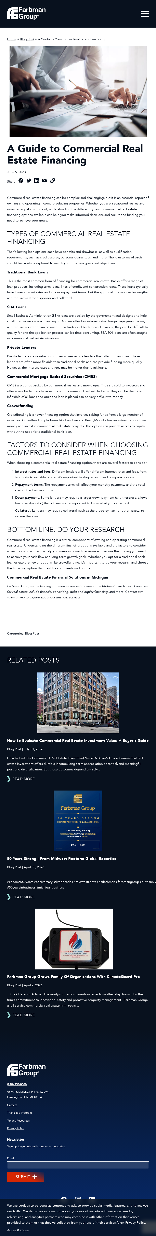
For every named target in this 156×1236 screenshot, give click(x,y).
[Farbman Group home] (26, 14)
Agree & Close (18, 1230)
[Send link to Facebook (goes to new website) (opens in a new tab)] (20, 181)
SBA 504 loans (111, 332)
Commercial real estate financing (31, 198)
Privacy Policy (15, 1128)
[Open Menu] (145, 14)
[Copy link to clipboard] (52, 181)
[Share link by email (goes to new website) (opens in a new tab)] (44, 181)
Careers (12, 1105)
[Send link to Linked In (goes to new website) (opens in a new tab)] (36, 181)
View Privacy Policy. (131, 1222)
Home (11, 39)
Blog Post (27, 39)
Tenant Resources (18, 1121)
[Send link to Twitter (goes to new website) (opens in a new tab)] (28, 181)
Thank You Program (19, 1113)
